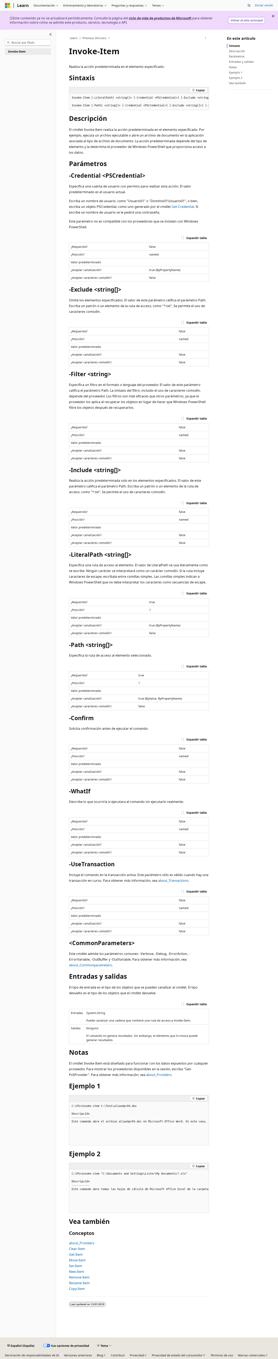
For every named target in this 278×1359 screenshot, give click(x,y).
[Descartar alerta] (273, 16)
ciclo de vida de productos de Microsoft (160, 18)
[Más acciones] (205, 38)
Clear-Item (77, 1249)
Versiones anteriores (78, 1355)
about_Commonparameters (90, 965)
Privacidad (137, 1355)
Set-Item (75, 1266)
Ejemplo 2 (235, 78)
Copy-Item (77, 1288)
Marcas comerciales (251, 1355)
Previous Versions (94, 38)
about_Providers (159, 1074)
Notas (233, 67)
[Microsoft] (7, 5)
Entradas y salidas (241, 62)
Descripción (237, 51)
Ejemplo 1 (235, 72)
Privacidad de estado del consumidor (177, 1355)
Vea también (237, 83)
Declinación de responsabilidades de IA (32, 1355)
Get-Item (76, 1254)
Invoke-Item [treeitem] (17, 51)
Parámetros (237, 56)
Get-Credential (183, 206)
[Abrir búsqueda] (249, 5)
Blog (100, 1355)
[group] (139, 101)
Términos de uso (221, 1355)
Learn (74, 38)
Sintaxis (234, 46)
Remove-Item (79, 1277)
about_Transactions (173, 880)
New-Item (76, 1271)
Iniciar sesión (264, 5)
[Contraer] (50, 34)
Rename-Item (79, 1283)
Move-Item (77, 1260)
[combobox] (28, 42)
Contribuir (118, 1355)
